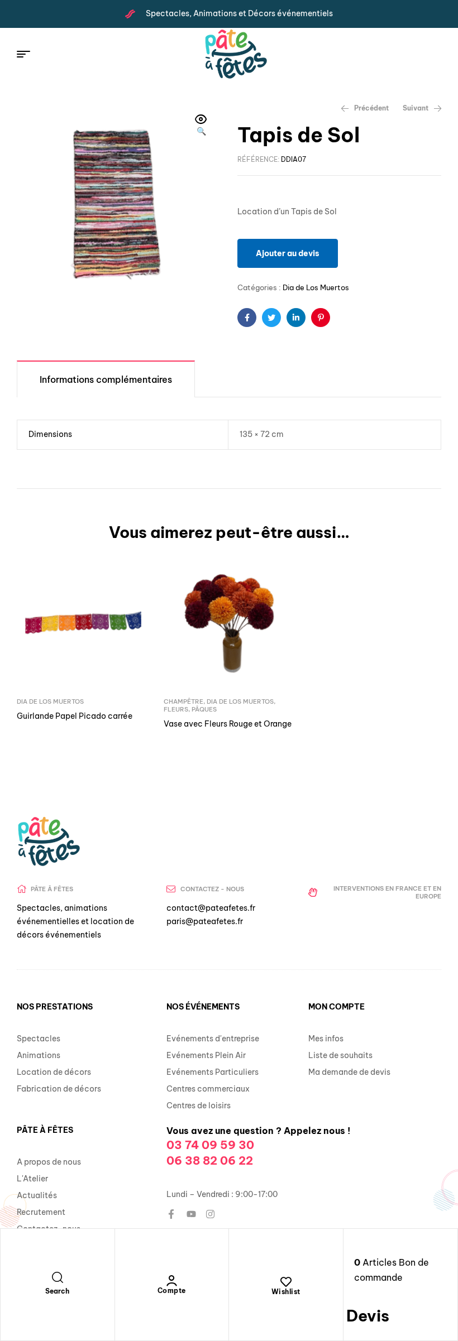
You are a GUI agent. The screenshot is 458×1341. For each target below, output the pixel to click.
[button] (201, 126)
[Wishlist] (286, 1281)
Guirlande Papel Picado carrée (74, 716)
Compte (172, 1290)
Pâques (204, 709)
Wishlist (285, 1291)
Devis (367, 1315)
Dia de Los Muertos (316, 287)
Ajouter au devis (287, 253)
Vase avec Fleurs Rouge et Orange (228, 724)
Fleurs (176, 709)
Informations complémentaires (106, 379)
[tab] (106, 379)
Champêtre (183, 701)
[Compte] (171, 1280)
